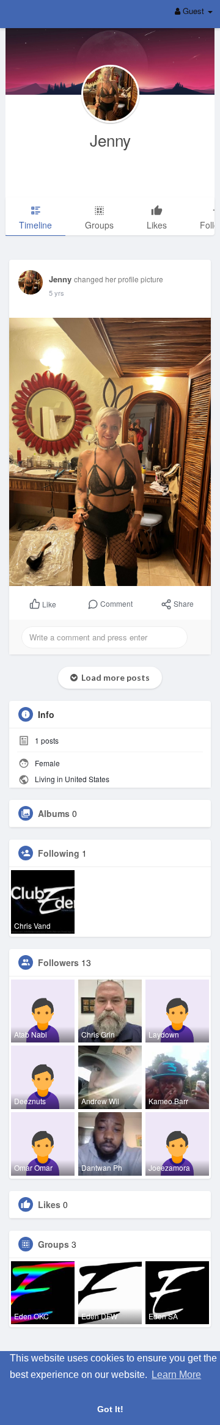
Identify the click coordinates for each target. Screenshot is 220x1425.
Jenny (110, 139)
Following (58, 853)
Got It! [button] (110, 1409)
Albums (54, 813)
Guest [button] (193, 10)
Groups (53, 1244)
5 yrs (56, 293)
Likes (49, 1204)
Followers (58, 962)
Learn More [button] (176, 1374)
